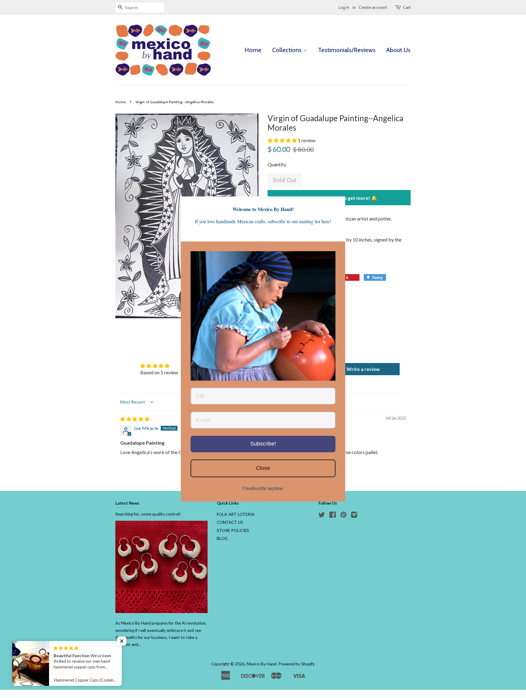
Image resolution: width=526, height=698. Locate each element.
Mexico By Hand (261, 663)
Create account (373, 7)
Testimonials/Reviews (347, 50)
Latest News (127, 503)
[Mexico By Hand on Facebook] (332, 515)
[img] (134, 419)
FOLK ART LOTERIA (235, 514)
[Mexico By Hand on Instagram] (354, 515)
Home (252, 50)
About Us (398, 50)
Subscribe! (263, 444)
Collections (287, 50)
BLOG (222, 538)
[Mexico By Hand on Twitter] (321, 515)
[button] (283, 140)
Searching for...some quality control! (148, 514)
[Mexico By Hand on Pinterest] (343, 515)
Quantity (277, 164)
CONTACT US (230, 522)
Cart (407, 7)
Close (263, 468)
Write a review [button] (363, 369)
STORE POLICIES (233, 530)
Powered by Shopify (296, 663)
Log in (343, 7)
